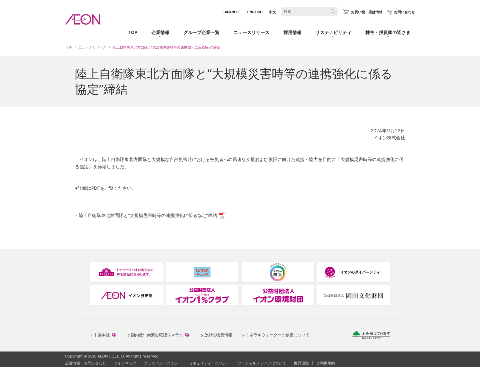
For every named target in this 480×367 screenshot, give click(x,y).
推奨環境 (301, 363)
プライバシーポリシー (162, 363)
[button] (160, 32)
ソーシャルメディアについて (262, 363)
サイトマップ (125, 363)
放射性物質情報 (218, 334)
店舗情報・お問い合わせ (85, 363)
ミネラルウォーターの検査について (278, 334)
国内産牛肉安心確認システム (161, 335)
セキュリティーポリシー (209, 363)
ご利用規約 (325, 363)
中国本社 (106, 335)
